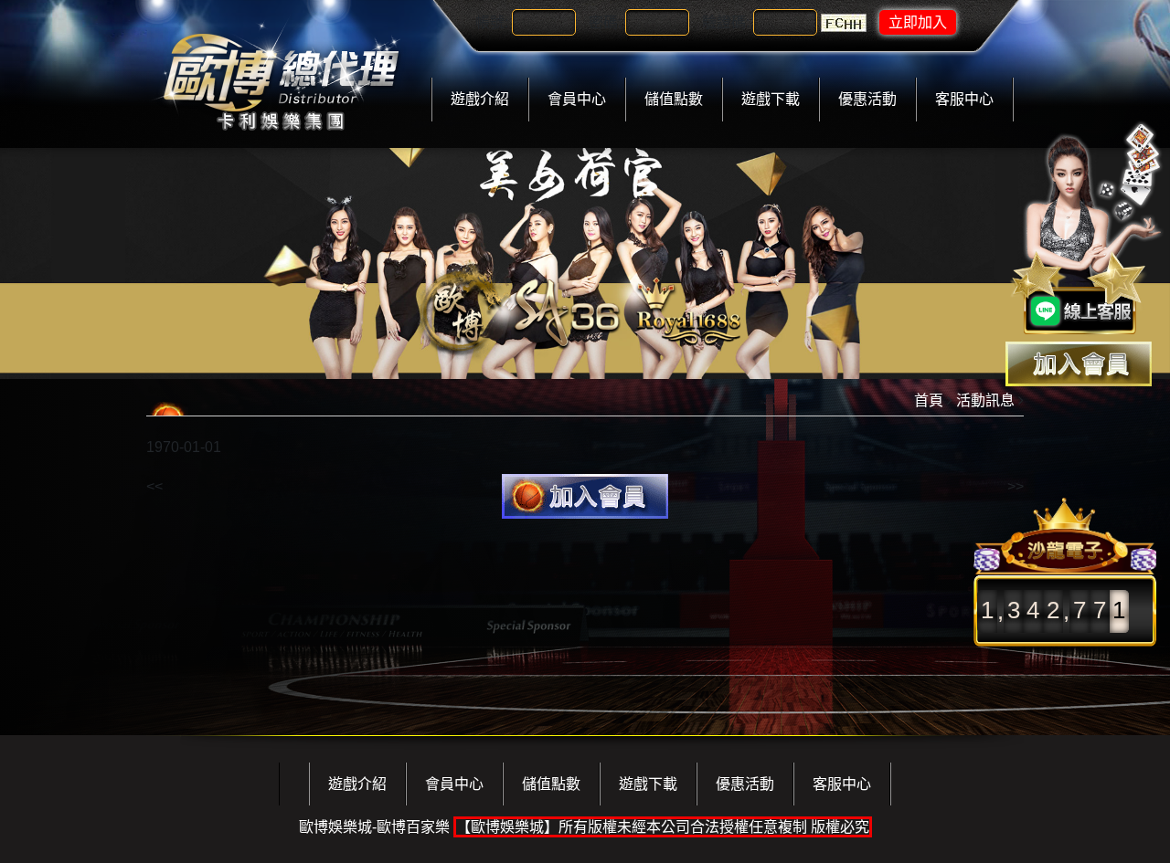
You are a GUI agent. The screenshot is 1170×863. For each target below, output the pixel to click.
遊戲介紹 (480, 99)
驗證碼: (726, 22)
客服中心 (964, 99)
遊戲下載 (770, 99)
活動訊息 (985, 400)
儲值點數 (673, 99)
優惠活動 (867, 99)
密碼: (605, 22)
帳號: (491, 22)
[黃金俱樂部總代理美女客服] (1087, 230)
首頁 (928, 400)
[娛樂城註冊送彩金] (1078, 364)
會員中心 (577, 99)
